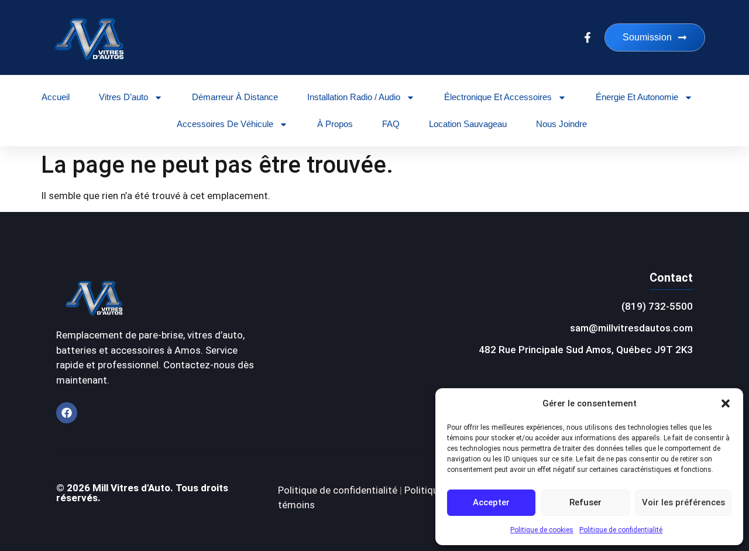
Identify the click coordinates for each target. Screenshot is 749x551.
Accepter (491, 502)
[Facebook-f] (587, 37)
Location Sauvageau (468, 124)
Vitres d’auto (123, 97)
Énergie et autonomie (637, 97)
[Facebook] (66, 412)
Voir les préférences (683, 502)
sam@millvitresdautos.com (631, 328)
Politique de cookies (541, 530)
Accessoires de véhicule (225, 124)
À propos (335, 124)
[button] (725, 403)
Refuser (585, 502)
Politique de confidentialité (620, 530)
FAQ (391, 124)
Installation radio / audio (353, 97)
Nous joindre (561, 124)
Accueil (56, 97)
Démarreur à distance (235, 97)
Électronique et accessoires (498, 97)
